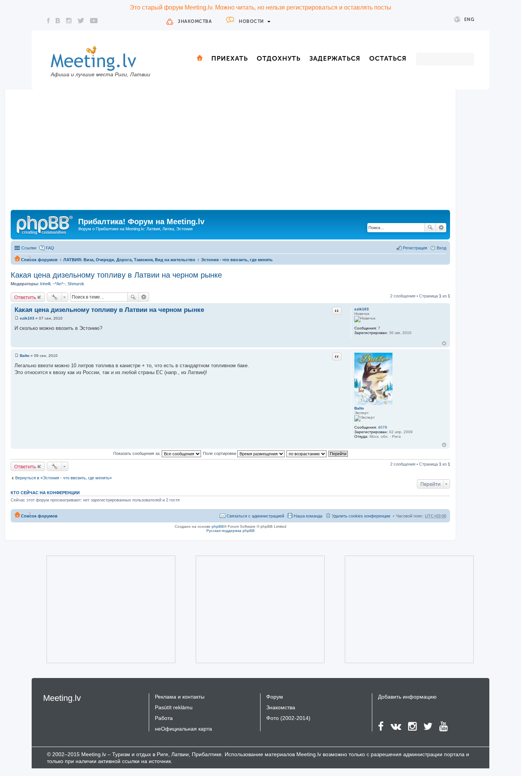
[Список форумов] (45, 224)
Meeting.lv (62, 698)
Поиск (430, 227)
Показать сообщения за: (137, 453)
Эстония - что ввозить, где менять (237, 259)
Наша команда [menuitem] (308, 516)
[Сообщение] (16, 318)
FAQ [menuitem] (50, 248)
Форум (274, 697)
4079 (382, 427)
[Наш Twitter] (80, 20)
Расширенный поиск (441, 227)
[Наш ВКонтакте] (58, 20)
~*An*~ (59, 283)
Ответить (25, 297)
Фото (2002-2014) (288, 718)
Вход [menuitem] (441, 248)
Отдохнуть (279, 58)
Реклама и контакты (179, 697)
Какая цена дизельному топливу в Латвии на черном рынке (116, 275)
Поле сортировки (220, 453)
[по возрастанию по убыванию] (306, 453)
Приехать (229, 58)
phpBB (218, 526)
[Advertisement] (230, 152)
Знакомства (195, 21)
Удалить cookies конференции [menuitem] (361, 516)
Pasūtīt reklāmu (174, 707)
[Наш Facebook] (48, 20)
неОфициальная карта (183, 729)
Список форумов (39, 259)
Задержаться (334, 58)
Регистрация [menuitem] (415, 248)
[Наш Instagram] (69, 20)
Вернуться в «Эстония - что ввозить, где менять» (63, 478)
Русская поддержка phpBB (230, 531)
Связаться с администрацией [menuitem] (255, 516)
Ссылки (28, 248)
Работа (164, 718)
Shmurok (76, 283)
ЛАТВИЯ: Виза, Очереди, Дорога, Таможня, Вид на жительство (129, 259)
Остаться (388, 58)
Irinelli (45, 283)
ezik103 (361, 309)
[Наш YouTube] (94, 20)
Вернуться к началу (444, 343)
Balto (359, 408)
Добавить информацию (407, 697)
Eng (469, 19)
